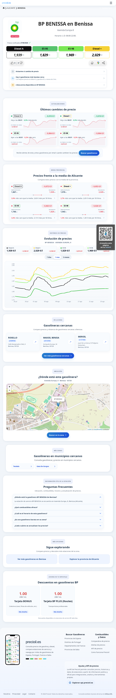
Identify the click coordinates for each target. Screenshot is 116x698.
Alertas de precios (98, 645)
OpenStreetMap (98, 429)
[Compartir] (103, 63)
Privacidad (16, 694)
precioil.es (33, 642)
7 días (49, 257)
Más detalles (23, 612)
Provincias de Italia (72, 649)
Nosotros (7, 694)
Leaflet (89, 429)
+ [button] (9, 386)
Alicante (11, 8)
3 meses (66, 257)
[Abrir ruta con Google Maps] (98, 63)
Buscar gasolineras (89, 153)
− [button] (9, 390)
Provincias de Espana (73, 638)
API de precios (96, 648)
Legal (24, 694)
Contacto (31, 694)
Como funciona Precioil (100, 652)
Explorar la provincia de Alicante (84, 559)
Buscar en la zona (56, 435)
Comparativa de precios (100, 641)
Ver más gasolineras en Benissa (32, 559)
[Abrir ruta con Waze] (92, 63)
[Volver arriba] (110, 693)
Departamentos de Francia (75, 646)
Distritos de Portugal (73, 642)
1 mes (57, 257)
